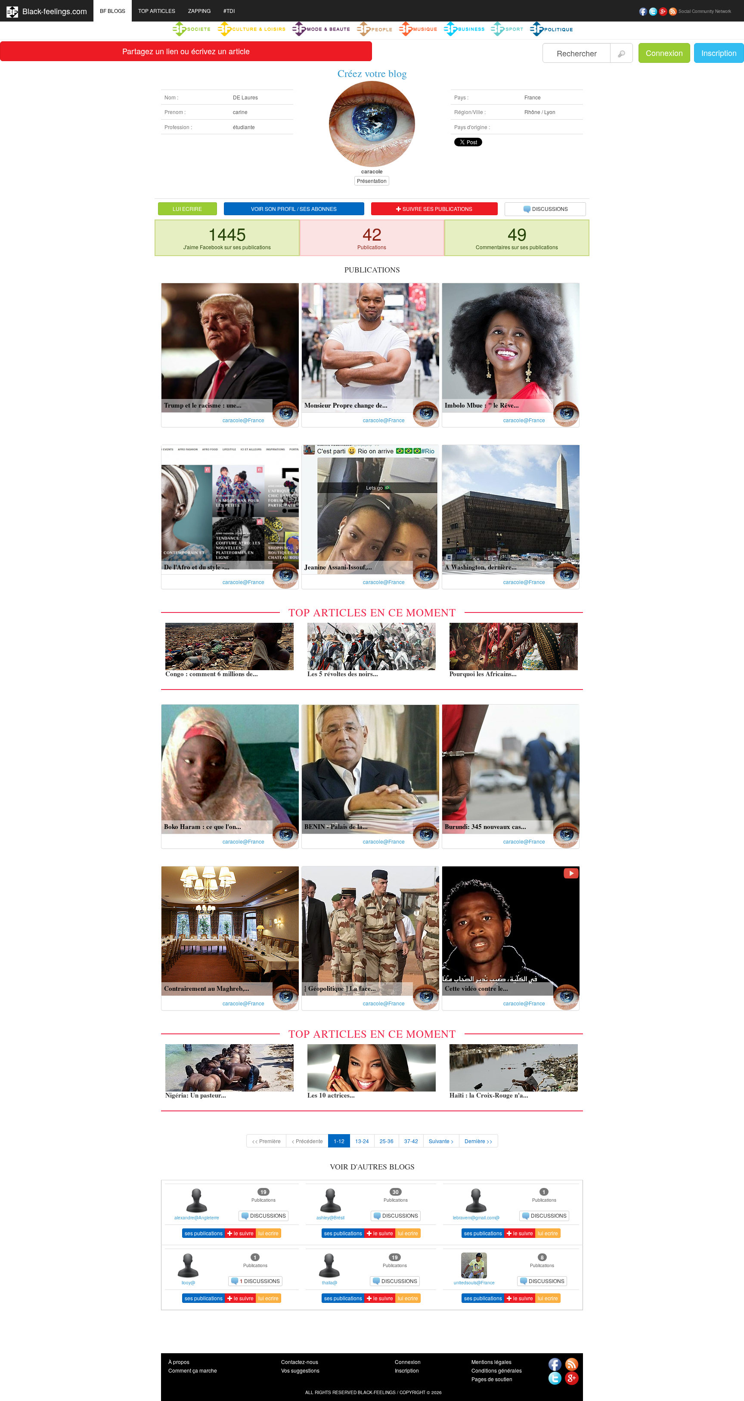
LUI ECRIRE (187, 208)
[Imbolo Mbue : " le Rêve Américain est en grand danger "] (511, 346)
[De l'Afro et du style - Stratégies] (230, 508)
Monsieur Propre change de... (346, 405)
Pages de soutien (491, 1378)
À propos (178, 1361)
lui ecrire (268, 1233)
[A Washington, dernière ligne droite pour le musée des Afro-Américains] (511, 508)
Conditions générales (496, 1370)
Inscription (719, 52)
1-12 (339, 1140)
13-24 (362, 1140)
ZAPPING (199, 10)
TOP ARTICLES (156, 10)
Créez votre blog (372, 73)
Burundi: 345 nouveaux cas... (485, 826)
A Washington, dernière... (481, 567)
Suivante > (441, 1140)
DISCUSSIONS (550, 208)
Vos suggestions (300, 1370)
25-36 (387, 1140)
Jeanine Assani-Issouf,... (338, 567)
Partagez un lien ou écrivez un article (186, 50)
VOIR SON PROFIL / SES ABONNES (294, 208)
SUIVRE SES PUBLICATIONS (436, 208)
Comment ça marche (192, 1370)
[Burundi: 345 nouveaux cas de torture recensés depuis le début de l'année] (511, 768)
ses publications (204, 1233)
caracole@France (243, 420)
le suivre (243, 1233)
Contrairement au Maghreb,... (206, 988)
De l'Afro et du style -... (196, 567)
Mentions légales (491, 1361)
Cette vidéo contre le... (476, 988)
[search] (621, 53)
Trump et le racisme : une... (203, 405)
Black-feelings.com (52, 10)
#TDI (229, 10)
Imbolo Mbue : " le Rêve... (482, 405)
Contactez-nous (299, 1361)
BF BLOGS (112, 10)
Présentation (372, 180)
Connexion (664, 52)
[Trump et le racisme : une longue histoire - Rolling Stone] (230, 346)
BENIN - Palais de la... (336, 826)
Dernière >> (479, 1140)
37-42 (411, 1140)
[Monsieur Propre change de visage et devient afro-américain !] (370, 346)
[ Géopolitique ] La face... (340, 988)
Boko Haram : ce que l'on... (202, 826)
